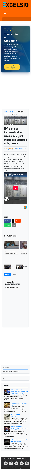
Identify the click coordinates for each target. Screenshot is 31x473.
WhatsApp (7, 225)
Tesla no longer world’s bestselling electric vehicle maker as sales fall (19, 428)
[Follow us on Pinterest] (27, 463)
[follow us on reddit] (22, 463)
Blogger (7, 274)
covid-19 (7, 150)
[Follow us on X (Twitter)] (16, 463)
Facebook (7, 221)
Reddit (18, 221)
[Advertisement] (15, 90)
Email (14, 225)
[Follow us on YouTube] (6, 463)
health (11, 150)
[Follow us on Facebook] (11, 463)
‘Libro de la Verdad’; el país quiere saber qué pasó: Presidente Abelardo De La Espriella (19, 391)
